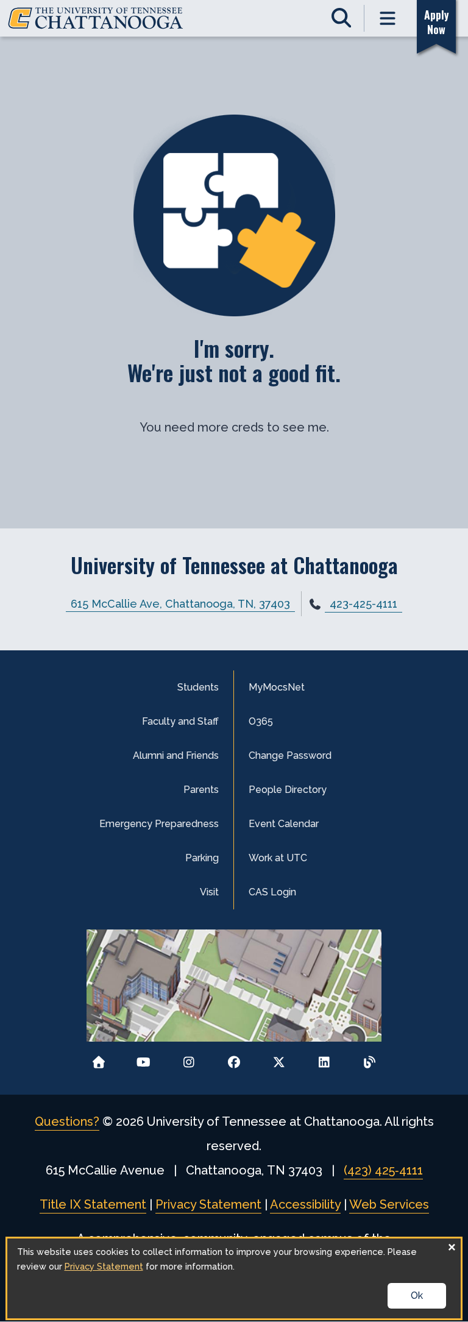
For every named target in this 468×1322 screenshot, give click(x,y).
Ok (417, 1295)
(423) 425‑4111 (383, 1170)
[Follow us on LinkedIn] (324, 1058)
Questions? (67, 1121)
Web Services (389, 1204)
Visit (209, 892)
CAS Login (272, 892)
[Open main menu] (388, 18)
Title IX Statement (93, 1204)
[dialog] (234, 1278)
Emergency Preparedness (159, 824)
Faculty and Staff (180, 721)
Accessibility (305, 1204)
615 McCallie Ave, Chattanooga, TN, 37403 (180, 603)
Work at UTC (278, 858)
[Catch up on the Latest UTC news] (369, 1058)
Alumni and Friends (176, 755)
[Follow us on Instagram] (188, 1058)
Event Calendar (284, 824)
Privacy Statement (208, 1204)
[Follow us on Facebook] (234, 1058)
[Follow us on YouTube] (143, 1058)
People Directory (288, 789)
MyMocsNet (277, 687)
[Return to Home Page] (98, 1058)
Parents (201, 789)
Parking (202, 858)
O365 (261, 721)
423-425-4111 (363, 603)
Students (198, 687)
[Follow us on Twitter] (279, 1058)
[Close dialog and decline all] (451, 1246)
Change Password (290, 755)
